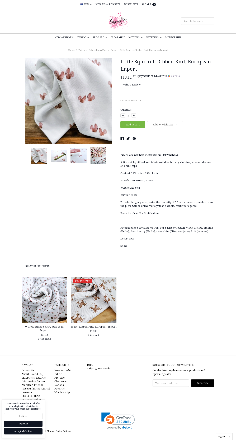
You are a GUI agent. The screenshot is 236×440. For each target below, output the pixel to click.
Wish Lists (131, 4)
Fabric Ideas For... (98, 50)
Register (114, 4)
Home (71, 50)
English (221, 436)
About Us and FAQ (32, 374)
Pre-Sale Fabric (31, 395)
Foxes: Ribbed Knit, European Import (93, 326)
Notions (134, 37)
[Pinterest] (134, 138)
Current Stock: (130, 100)
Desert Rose (127, 238)
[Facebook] (122, 138)
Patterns (152, 37)
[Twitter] (128, 138)
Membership (173, 37)
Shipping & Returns (34, 377)
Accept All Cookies (23, 431)
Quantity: (125, 109)
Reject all (23, 423)
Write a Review (131, 84)
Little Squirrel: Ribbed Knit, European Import (144, 50)
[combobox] (224, 436)
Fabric (82, 37)
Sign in (100, 4)
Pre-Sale (99, 37)
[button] (158, 76)
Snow (123, 245)
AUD (86, 4)
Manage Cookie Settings (59, 431)
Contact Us (28, 370)
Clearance (118, 37)
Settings (23, 416)
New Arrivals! (64, 37)
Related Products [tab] (37, 266)
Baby (113, 50)
